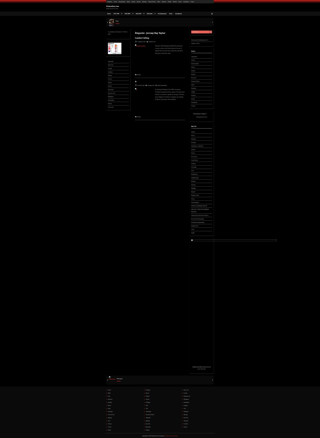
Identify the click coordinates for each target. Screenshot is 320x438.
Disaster (193, 185)
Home (109, 14)
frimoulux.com (152, 41)
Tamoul (147, 399)
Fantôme (193, 139)
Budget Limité (195, 195)
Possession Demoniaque (197, 219)
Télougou (148, 402)
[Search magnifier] (210, 32)
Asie (109, 421)
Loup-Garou (194, 160)
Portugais (148, 390)
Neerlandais (111, 100)
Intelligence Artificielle (197, 146)
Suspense (164, 1)
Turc (147, 408)
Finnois (110, 86)
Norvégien (110, 411)
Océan (193, 153)
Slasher (193, 132)
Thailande (148, 417)
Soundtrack (186, 1)
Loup (192, 229)
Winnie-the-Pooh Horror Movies (199, 215)
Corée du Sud (111, 414)
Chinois (110, 75)
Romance (144, 1)
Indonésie (110, 399)
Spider (193, 233)
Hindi (109, 393)
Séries (158, 1)
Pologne (148, 430)
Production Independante (197, 222)
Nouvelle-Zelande (150, 414)
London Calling (142, 38)
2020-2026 (149, 14)
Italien (109, 405)
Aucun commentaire (162, 85)
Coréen (110, 79)
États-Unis (110, 65)
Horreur (139, 1)
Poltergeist (119, 379)
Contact (192, 1)
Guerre (180, 1)
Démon (193, 149)
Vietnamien (148, 411)
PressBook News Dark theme (171, 436)
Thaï (147, 405)
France (109, 390)
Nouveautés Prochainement (198, 40)
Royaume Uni (111, 93)
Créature (193, 163)
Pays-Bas (148, 424)
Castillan (110, 72)
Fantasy (133, 1)
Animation (109, 1)
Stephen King (194, 178)
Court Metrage (195, 202)
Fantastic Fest (194, 226)
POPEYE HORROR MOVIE (199, 206)
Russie (147, 393)
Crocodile (193, 167)
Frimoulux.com (112, 6)
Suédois (148, 396)
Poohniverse (194, 174)
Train (117, 21)
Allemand (110, 61)
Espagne (110, 417)
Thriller (169, 1)
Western (175, 1)
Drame (128, 1)
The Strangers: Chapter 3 (199, 114)
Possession (194, 156)
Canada (110, 68)
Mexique (148, 421)
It (135, 81)
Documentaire (122, 1)
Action (115, 1)
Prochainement (162, 14)
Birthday (193, 188)
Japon (109, 408)
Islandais (110, 402)
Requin (193, 192)
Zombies (193, 142)
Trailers (118, 23)
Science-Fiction (152, 1)
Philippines (111, 96)
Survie (193, 135)
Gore (192, 171)
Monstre (193, 181)
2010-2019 (138, 14)
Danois (110, 82)
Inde (109, 396)
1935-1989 (116, 14)
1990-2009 (127, 14)
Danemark (111, 89)
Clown (193, 199)
